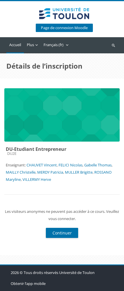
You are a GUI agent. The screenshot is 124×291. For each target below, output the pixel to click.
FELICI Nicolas (70, 165)
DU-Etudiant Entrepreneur (36, 149)
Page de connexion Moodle (64, 27)
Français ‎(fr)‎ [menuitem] (53, 44)
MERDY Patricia (50, 172)
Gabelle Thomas (98, 165)
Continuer (62, 233)
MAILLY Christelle (20, 172)
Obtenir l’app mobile (28, 283)
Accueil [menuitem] (15, 44)
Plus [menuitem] (30, 44)
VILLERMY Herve (36, 179)
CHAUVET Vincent (42, 165)
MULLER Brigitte (79, 172)
